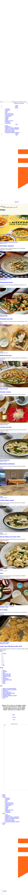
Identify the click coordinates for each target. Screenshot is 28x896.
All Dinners (7, 798)
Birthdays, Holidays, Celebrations (7, 606)
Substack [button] (13, 714)
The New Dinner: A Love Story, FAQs (10, 536)
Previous (4, 653)
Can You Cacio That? (6, 427)
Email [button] (14, 719)
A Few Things (3, 609)
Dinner (1, 242)
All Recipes (7, 811)
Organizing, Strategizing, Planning (10, 695)
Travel (4, 697)
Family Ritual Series (7, 692)
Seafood (1, 278)
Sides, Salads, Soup (7, 278)
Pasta (4, 423)
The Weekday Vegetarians (8, 242)
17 (3, 578)
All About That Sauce (6, 355)
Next (4, 665)
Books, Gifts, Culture (9, 819)
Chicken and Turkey (7, 676)
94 (3, 664)
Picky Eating (5, 696)
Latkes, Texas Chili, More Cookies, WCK (11, 646)
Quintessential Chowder (6, 282)
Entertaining (5, 690)
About (4, 794)
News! (1, 573)
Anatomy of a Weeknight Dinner (9, 688)
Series (4, 813)
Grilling (4, 680)
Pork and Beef (6, 678)
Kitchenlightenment (7, 694)
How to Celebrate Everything (9, 693)
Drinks (4, 683)
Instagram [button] (14, 717)
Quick (4, 460)
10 (3, 661)
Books (4, 795)
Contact (4, 822)
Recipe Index (8, 812)
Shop (4, 824)
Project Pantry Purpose (4, 642)
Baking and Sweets (7, 675)
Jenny (1, 250)
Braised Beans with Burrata (7, 463)
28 (3, 614)
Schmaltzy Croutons (5, 392)
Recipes (4, 796)
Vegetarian (16, 242)
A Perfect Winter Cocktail (7, 500)
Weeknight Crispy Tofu (6, 319)
